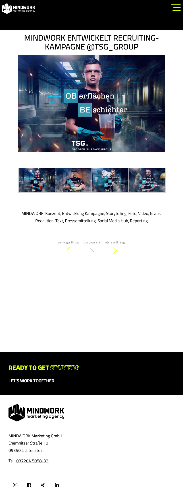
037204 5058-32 (32, 461)
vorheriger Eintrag (68, 242)
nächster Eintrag (115, 242)
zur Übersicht (92, 242)
